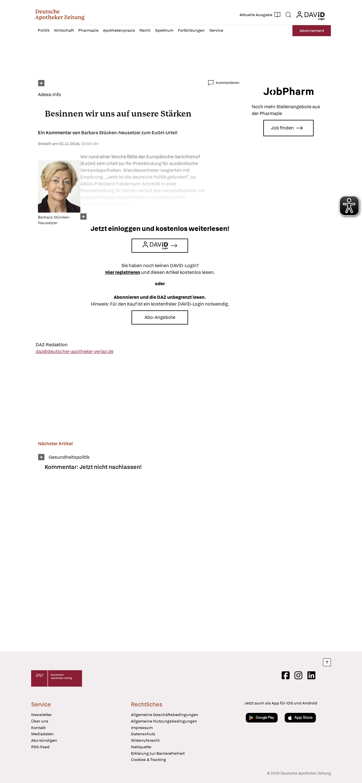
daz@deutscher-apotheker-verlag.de (74, 351)
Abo (311, 30)
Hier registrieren (122, 272)
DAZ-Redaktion (52, 345)
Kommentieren (227, 83)
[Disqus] (138, 564)
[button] (60, 14)
